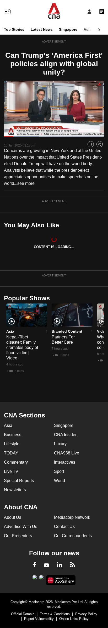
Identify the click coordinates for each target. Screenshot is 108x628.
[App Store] (41, 579)
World (59, 480)
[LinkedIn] (59, 565)
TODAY (11, 453)
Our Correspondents (73, 535)
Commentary (16, 462)
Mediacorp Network (72, 517)
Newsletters (15, 490)
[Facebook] (34, 565)
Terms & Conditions (55, 614)
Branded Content (67, 331)
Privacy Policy (86, 614)
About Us (12, 517)
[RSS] (72, 565)
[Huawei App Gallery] (61, 580)
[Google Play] (35, 579)
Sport (59, 471)
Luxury (60, 444)
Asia (87, 29)
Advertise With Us (20, 526)
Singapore (68, 29)
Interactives (64, 462)
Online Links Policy (74, 619)
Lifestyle (11, 444)
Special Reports (19, 480)
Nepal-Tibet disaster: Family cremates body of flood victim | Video (22, 347)
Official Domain (22, 614)
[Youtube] (46, 565)
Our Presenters (18, 535)
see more (26, 183)
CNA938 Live (66, 453)
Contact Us (64, 526)
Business (12, 434)
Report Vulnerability (39, 619)
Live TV (11, 471)
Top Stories (14, 29)
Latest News (42, 29)
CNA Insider (65, 434)
